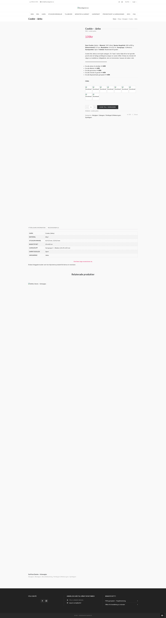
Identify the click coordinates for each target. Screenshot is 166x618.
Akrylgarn (125, 19)
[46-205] (96, 89)
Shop (119, 19)
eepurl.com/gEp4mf (75, 603)
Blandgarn (38, 576)
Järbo (47, 255)
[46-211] (118, 89)
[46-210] (110, 89)
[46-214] (125, 89)
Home (114, 19)
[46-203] (88, 89)
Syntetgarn (88, 117)
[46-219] (96, 97)
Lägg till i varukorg (108, 107)
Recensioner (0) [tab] (53, 227)
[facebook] (119, 2)
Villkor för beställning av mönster (115, 604)
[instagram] (122, 2)
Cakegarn (102, 115)
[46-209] (103, 89)
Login (133, 2)
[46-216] (132, 89)
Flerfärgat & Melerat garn (113, 115)
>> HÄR (97, 68)
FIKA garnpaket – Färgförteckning (115, 601)
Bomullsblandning (47, 576)
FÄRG (87, 81)
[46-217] (88, 97)
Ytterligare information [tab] (37, 227)
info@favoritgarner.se (48, 2)
